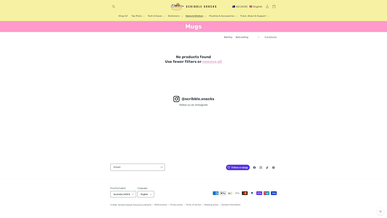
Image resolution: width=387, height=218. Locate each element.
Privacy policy (176, 205)
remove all (212, 61)
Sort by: (228, 37)
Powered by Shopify (142, 205)
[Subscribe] (161, 167)
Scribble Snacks (125, 205)
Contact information (231, 205)
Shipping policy (211, 205)
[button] (113, 6)
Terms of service (193, 205)
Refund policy (160, 205)
